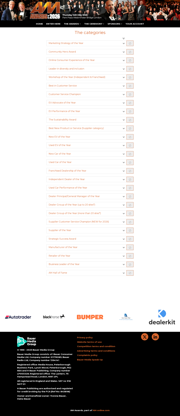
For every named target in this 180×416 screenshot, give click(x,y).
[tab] (90, 43)
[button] (90, 43)
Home (39, 23)
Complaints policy (87, 355)
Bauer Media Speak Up (90, 359)
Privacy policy (85, 337)
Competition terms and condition (96, 346)
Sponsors (114, 23)
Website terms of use (89, 342)
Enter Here (53, 23)
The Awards (71, 23)
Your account (135, 23)
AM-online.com (101, 410)
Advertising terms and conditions (96, 350)
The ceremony (93, 23)
